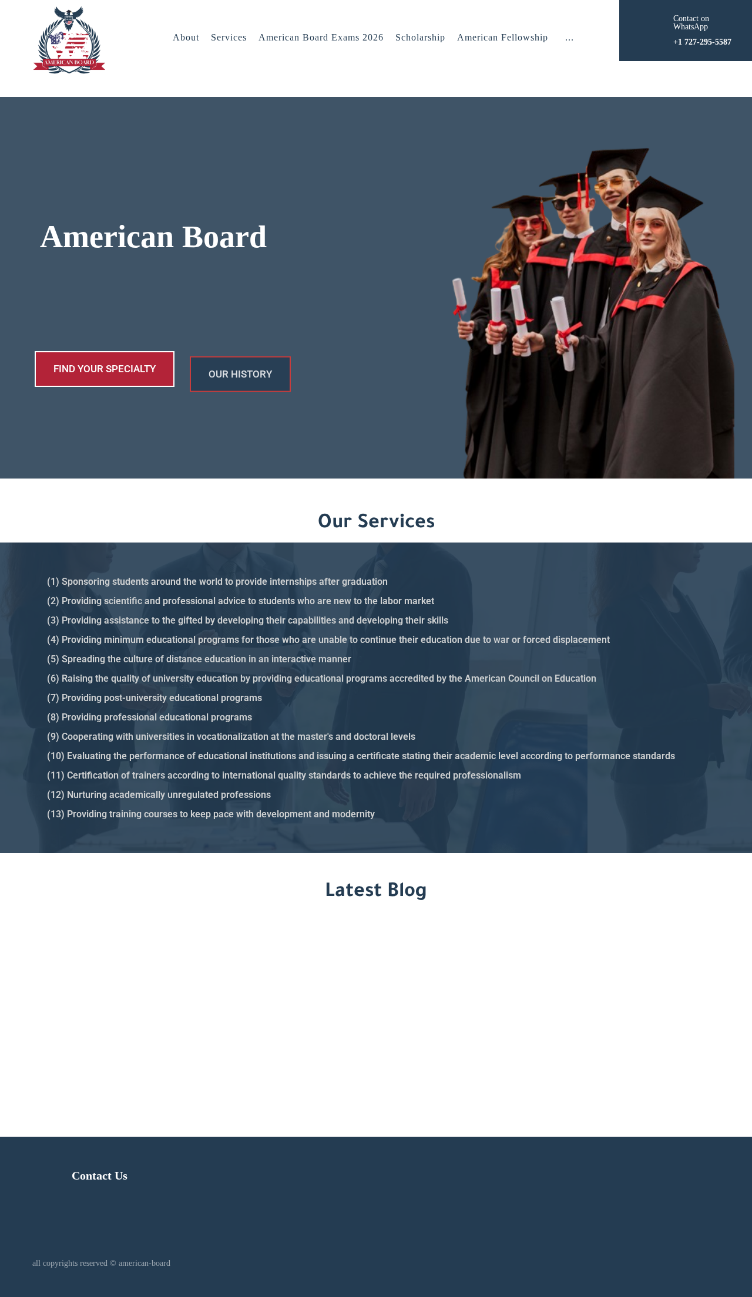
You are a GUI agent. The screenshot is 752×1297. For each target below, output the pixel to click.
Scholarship (420, 37)
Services (229, 37)
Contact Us (99, 1175)
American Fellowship (502, 37)
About (186, 37)
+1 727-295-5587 (574, 1014)
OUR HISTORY (240, 369)
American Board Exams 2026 (321, 37)
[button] (569, 37)
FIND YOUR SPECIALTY (104, 369)
